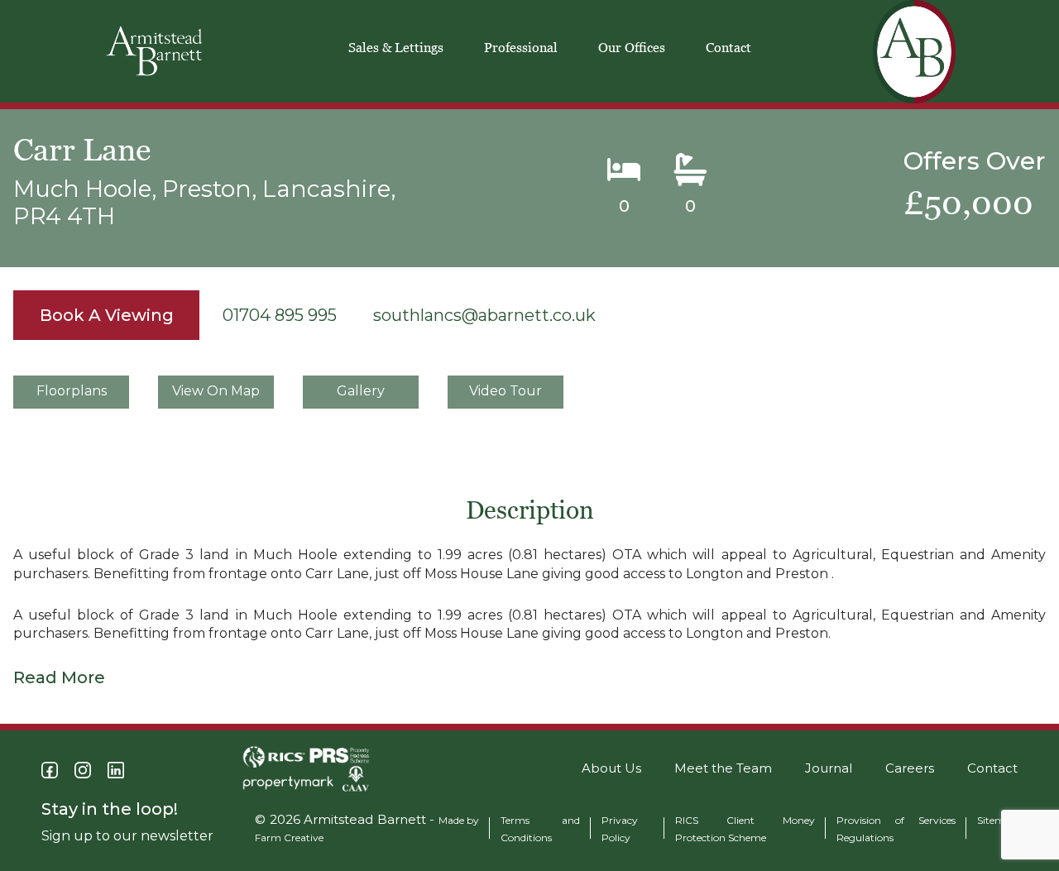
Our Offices (631, 47)
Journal (828, 768)
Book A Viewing (107, 315)
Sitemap (997, 820)
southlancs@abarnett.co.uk (484, 315)
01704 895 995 (280, 315)
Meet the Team (723, 768)
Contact (728, 47)
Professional (521, 47)
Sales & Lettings (395, 47)
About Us (611, 768)
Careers (909, 768)
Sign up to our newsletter (127, 836)
